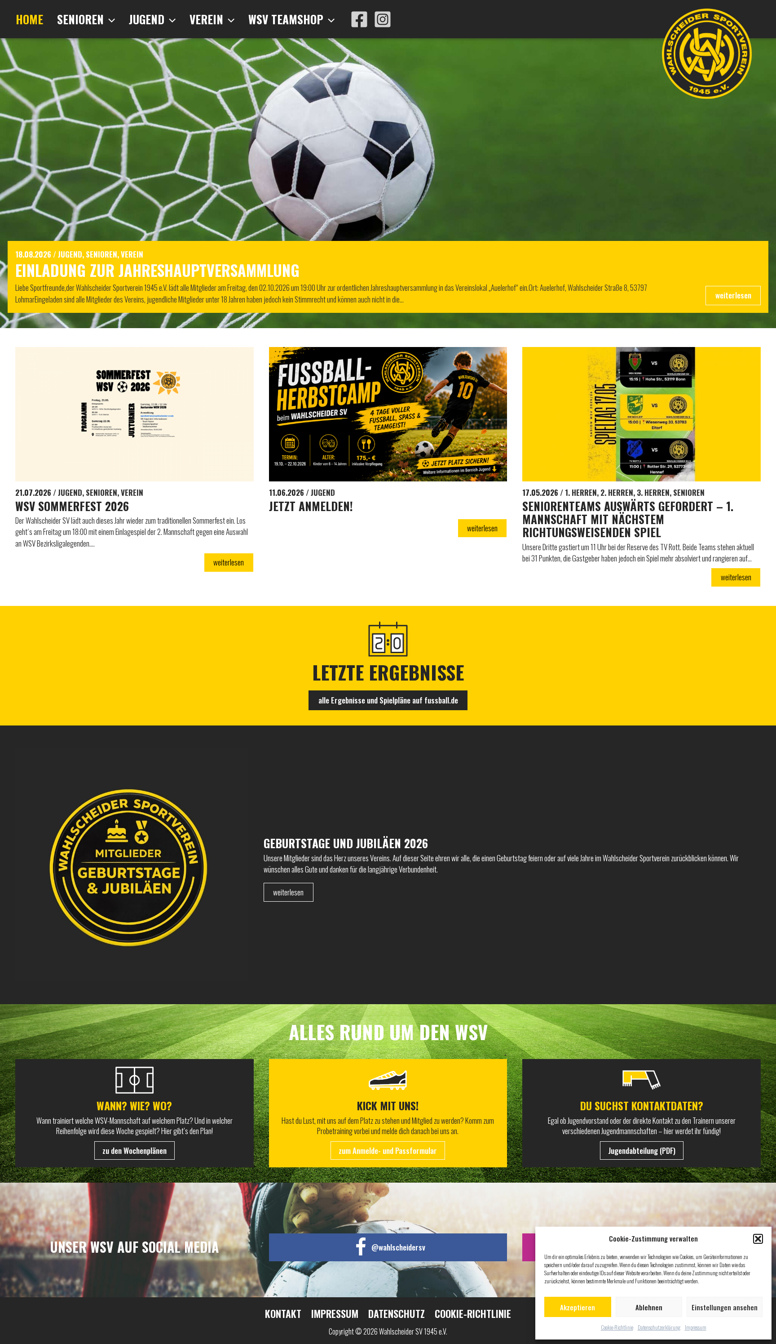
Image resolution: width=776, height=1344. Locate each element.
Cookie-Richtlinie (617, 1327)
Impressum (695, 1327)
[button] (758, 1238)
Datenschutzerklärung (659, 1327)
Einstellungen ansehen (725, 1307)
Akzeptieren (577, 1307)
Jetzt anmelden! (311, 505)
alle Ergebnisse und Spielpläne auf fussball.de (388, 700)
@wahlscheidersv (398, 1246)
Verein (206, 19)
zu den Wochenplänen (134, 1150)
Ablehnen (648, 1307)
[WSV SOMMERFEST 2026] (134, 414)
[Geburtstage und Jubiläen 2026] (139, 864)
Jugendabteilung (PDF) (641, 1150)
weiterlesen (733, 295)
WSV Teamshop (285, 19)
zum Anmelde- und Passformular (388, 1150)
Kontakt (283, 1313)
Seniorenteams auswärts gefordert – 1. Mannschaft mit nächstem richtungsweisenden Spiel (627, 519)
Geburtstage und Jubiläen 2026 (346, 843)
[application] (109, 19)
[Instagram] (383, 19)
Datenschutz (396, 1313)
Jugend (146, 19)
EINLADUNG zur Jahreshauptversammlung (157, 270)
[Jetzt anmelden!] (388, 414)
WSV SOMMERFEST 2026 (72, 505)
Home (29, 19)
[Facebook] (359, 19)
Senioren (80, 19)
